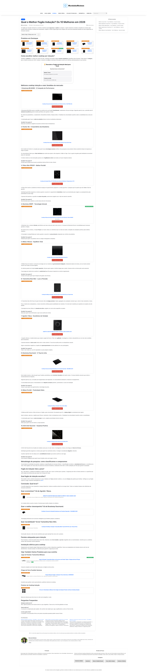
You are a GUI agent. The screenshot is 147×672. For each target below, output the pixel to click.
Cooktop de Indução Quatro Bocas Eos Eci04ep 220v (57, 441)
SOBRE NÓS (89, 13)
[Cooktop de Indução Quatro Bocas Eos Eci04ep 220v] (57, 434)
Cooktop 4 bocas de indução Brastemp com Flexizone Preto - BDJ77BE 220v (57, 103)
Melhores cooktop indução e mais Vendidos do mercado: (13, 35)
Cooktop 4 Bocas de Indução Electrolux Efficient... (59, 51)
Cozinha (54, 13)
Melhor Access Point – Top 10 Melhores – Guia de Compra (109, 21)
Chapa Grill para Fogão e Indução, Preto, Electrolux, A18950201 (59, 574)
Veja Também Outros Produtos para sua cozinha (12, 71)
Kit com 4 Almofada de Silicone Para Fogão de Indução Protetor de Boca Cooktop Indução (59, 589)
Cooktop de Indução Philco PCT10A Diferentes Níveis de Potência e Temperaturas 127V (57, 181)
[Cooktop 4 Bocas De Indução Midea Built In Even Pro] (57, 250)
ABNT (42, 480)
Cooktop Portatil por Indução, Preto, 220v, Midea (57, 405)
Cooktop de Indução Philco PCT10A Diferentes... (59, 43)
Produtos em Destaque (13, 28)
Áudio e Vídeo (61, 13)
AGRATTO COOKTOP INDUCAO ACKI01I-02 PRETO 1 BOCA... (89, 51)
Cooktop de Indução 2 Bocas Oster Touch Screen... (44, 51)
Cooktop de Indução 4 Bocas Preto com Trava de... (90, 43)
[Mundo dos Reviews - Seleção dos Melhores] (73, 5)
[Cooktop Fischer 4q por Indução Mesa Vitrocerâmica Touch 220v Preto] (57, 135)
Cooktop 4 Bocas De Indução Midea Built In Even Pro (57, 257)
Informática (81, 13)
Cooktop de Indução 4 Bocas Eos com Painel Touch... (29, 51)
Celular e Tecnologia (71, 13)
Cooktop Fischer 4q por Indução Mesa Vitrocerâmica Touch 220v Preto (57, 142)
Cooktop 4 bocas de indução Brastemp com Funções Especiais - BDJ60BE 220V (57, 368)
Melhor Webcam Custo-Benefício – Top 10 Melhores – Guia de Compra (112, 30)
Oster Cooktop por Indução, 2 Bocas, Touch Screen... (29, 43)
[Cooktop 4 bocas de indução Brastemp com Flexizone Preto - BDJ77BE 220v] (57, 97)
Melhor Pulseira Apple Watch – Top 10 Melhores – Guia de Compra (111, 25)
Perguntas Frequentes (13, 74)
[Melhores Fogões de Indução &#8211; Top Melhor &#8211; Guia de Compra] (33, 622)
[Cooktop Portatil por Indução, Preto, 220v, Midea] (57, 399)
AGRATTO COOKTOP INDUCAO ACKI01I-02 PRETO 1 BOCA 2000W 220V (57, 331)
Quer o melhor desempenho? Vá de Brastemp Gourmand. (12, 57)
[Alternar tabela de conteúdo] (38, 35)
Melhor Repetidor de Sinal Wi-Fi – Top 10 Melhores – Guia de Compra (111, 23)
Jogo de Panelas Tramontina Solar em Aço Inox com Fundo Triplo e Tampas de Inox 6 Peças (59, 559)
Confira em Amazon (58, 106)
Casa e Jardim (47, 13)
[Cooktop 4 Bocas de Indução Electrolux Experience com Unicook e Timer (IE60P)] (57, 211)
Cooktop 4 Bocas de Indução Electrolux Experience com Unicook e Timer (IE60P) (57, 217)
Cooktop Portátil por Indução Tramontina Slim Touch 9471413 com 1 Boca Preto (57, 294)
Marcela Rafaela (24, 25)
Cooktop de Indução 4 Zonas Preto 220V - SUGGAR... (74, 43)
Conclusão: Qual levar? (13, 50)
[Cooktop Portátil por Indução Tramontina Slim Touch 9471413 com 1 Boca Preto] (57, 287)
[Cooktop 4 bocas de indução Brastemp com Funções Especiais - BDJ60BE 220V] (57, 362)
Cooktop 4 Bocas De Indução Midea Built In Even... (74, 51)
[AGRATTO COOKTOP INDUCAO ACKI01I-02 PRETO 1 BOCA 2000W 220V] (57, 325)
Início (41, 13)
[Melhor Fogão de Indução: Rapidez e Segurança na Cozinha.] (57, 622)
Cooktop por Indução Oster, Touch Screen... (44, 43)
